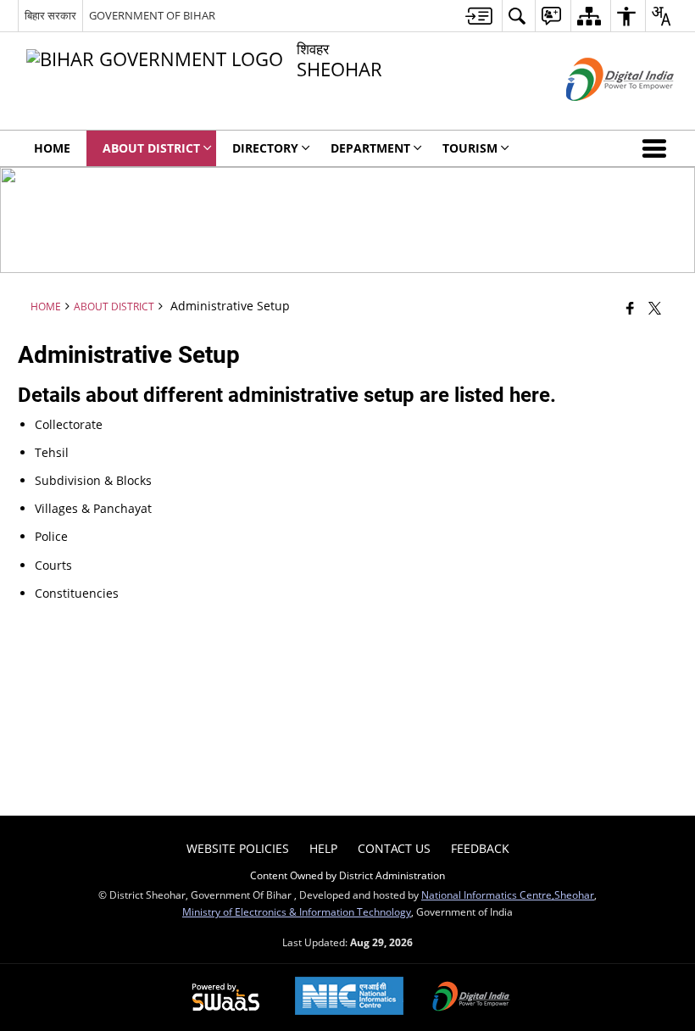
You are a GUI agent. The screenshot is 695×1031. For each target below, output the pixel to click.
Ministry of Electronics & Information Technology (296, 911)
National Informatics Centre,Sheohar (507, 894)
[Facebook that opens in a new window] (630, 307)
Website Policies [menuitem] (237, 848)
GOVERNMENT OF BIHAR (152, 15)
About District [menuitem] (151, 148)
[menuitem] (478, 15)
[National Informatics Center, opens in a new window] (349, 997)
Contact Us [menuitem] (394, 848)
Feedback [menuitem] (480, 848)
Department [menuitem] (370, 148)
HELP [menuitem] (323, 848)
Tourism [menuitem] (470, 148)
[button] (657, 148)
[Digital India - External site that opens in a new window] (599, 115)
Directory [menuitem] (265, 148)
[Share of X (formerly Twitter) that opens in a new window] (654, 307)
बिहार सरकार (50, 15)
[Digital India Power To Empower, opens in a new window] (471, 998)
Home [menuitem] (52, 148)
